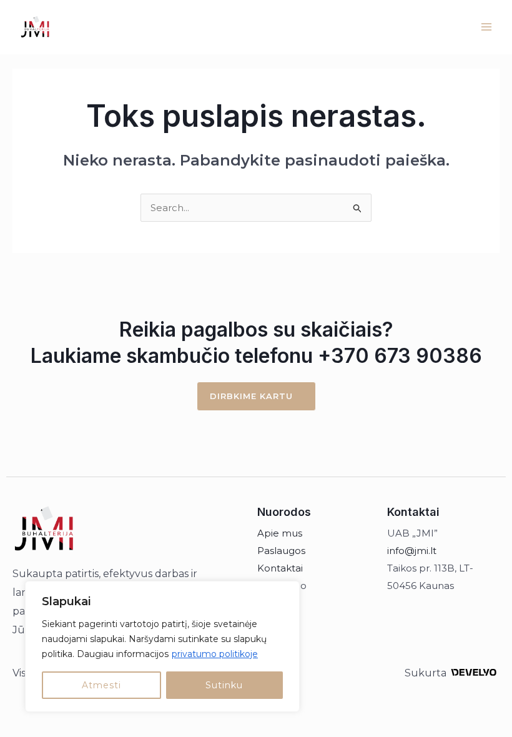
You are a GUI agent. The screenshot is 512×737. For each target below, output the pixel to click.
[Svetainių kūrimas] (474, 672)
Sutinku (224, 685)
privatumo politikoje (215, 654)
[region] (162, 646)
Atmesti (101, 685)
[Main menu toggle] (486, 27)
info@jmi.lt (411, 550)
